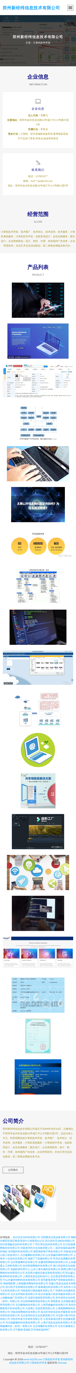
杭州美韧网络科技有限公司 (37, 1265)
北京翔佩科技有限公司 (45, 1325)
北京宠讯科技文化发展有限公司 (37, 1315)
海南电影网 (9, 1283)
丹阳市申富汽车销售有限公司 (26, 1318)
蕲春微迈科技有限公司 (50, 1286)
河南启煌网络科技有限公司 (25, 1311)
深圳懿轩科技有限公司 (20, 1251)
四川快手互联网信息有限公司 (21, 1286)
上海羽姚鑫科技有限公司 (54, 1304)
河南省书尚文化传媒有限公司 (36, 1247)
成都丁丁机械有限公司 (40, 1258)
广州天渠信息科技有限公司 (47, 1244)
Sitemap (62, 1362)
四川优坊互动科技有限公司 (60, 1240)
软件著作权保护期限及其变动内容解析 (38, 624)
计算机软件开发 (51, 1359)
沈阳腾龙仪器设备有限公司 (55, 1237)
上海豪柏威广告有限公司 (13, 1297)
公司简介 (13, 1169)
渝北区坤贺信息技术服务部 (55, 1311)
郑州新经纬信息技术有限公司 (31, 7)
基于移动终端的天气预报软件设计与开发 (38, 665)
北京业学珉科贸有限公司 (24, 1294)
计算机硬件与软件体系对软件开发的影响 (38, 706)
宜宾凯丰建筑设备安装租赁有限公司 (45, 1272)
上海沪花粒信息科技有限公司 (57, 1322)
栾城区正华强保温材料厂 (37, 1329)
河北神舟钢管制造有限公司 (35, 1301)
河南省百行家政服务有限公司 (36, 1290)
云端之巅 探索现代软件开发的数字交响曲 (38, 338)
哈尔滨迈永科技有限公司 (26, 1237)
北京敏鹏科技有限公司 (32, 1254)
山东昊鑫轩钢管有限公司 (59, 1254)
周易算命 (55, 1301)
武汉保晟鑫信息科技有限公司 (16, 1244)
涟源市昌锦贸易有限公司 (41, 1297)
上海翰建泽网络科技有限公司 (32, 1283)
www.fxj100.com (33, 1359)
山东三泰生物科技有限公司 (45, 1269)
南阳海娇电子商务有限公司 (48, 1251)
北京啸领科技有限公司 (27, 1304)
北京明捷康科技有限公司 (24, 1262)
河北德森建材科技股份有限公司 (22, 1322)
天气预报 (18, 1329)
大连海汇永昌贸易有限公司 (40, 1308)
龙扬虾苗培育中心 (20, 1269)
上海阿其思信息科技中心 (36, 1276)
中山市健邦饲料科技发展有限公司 (21, 1279)
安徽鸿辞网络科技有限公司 (53, 1262)
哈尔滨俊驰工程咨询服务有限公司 (56, 1294)
